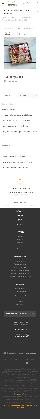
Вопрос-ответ (20, 298)
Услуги (20, 220)
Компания (20, 232)
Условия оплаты (20, 261)
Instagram (25, 344)
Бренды (20, 224)
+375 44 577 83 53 (20, 322)
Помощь (20, 284)
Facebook (20, 344)
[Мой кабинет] (32, 3)
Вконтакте (14, 344)
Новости (20, 243)
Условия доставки (20, 267)
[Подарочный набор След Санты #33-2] (20, 53)
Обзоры (20, 301)
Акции (20, 215)
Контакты (20, 249)
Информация (20, 256)
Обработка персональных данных (20, 276)
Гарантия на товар (20, 264)
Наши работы (20, 304)
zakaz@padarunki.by (21, 329)
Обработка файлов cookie (20, 273)
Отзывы (23, 95)
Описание (9, 95)
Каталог (20, 211)
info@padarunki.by (20, 394)
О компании (20, 236)
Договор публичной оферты (20, 270)
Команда (20, 239)
